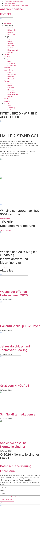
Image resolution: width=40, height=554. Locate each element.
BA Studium (11, 65)
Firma (2, 490)
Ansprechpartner (12, 9)
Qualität (6, 54)
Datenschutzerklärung (16, 466)
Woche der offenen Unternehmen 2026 (14, 293)
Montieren (11, 45)
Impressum (8, 471)
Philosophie (11, 30)
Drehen (9, 39)
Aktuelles (7, 57)
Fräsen (9, 41)
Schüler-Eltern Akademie (17, 414)
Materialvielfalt (12, 50)
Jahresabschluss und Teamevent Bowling (15, 348)
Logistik (10, 52)
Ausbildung (11, 63)
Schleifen (10, 43)
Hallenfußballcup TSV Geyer (20, 326)
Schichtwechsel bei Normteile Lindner (13, 444)
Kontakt (5, 14)
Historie (10, 28)
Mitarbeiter (11, 34)
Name (2, 484)
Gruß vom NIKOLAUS (15, 385)
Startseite (7, 23)
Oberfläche (11, 48)
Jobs (9, 61)
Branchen (10, 32)
